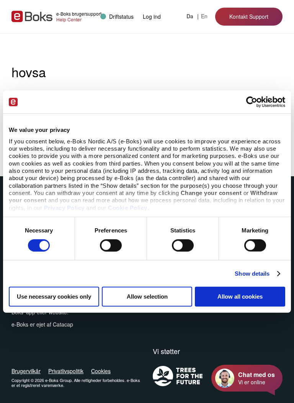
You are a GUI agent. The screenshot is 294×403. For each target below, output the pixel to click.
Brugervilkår (26, 371)
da (190, 16)
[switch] (111, 245)
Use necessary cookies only (54, 296)
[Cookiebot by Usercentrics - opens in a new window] (251, 102)
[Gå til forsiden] (31, 16)
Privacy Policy (64, 207)
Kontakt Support (248, 16)
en (204, 16)
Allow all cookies (240, 296)
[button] (152, 16)
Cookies (101, 371)
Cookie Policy (127, 207)
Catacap (63, 324)
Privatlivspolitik (65, 371)
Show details (252, 273)
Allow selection (147, 296)
